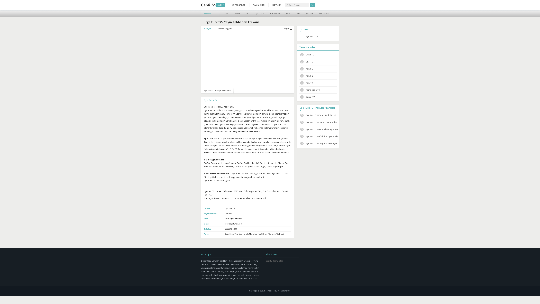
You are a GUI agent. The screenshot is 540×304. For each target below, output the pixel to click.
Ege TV (212, 131)
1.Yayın (207, 28)
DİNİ (298, 14)
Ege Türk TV (312, 36)
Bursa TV (310, 97)
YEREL (288, 14)
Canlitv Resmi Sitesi (275, 261)
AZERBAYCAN (275, 14)
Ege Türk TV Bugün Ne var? (217, 90)
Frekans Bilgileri (224, 28)
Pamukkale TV (313, 90)
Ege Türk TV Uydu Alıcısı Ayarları (322, 129)
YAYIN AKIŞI (259, 5)
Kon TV (309, 82)
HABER (237, 14)
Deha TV (310, 54)
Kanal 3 (309, 68)
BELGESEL (309, 14)
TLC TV (232, 198)
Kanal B (309, 75)
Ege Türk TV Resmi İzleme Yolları (322, 122)
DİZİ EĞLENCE (324, 14)
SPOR (248, 14)
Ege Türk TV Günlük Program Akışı (322, 136)
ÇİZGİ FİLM (260, 14)
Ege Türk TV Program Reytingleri (322, 143)
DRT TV (309, 61)
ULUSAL (226, 14)
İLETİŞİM (276, 5)
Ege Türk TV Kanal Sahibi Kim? (321, 115)
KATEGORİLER (238, 5)
